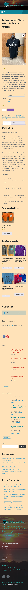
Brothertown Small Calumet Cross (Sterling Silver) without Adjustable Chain (15, 496)
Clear (9, 101)
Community (4, 548)
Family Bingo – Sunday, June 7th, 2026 (11, 469)
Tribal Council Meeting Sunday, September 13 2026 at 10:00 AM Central (18, 407)
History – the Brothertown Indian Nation (10, 543)
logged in (10, 325)
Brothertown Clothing (16, 115)
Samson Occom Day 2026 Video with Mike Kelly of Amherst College (17, 351)
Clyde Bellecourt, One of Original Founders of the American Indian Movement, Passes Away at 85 (14, 507)
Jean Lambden (7, 494)
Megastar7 (6, 489)
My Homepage (7, 501)
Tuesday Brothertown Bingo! (18, 417)
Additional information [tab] (17, 123)
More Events (6, 437)
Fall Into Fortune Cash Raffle (17, 367)
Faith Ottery (6, 484)
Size (4, 94)
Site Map (16, 584)
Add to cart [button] (6, 296)
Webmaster (10, 584)
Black (9, 117)
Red (7, 118)
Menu (5, 12)
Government (5, 546)
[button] (23, 35)
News (3, 541)
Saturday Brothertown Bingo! (18, 397)
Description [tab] (7, 123)
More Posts (6, 386)
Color (4, 98)
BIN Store (4, 559)
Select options (6, 233)
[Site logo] (14, 7)
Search (4, 443)
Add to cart (10, 109)
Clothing (14, 117)
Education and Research (7, 554)
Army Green (5, 117)
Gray (17, 117)
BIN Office (4, 557)
